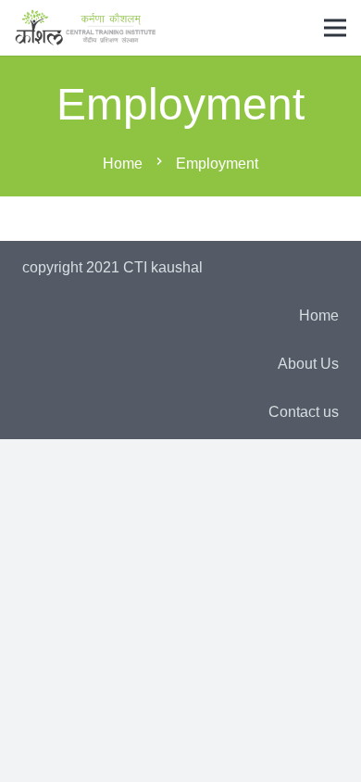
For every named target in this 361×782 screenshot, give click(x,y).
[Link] (85, 27)
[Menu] (335, 28)
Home (319, 315)
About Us (308, 364)
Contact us (303, 412)
